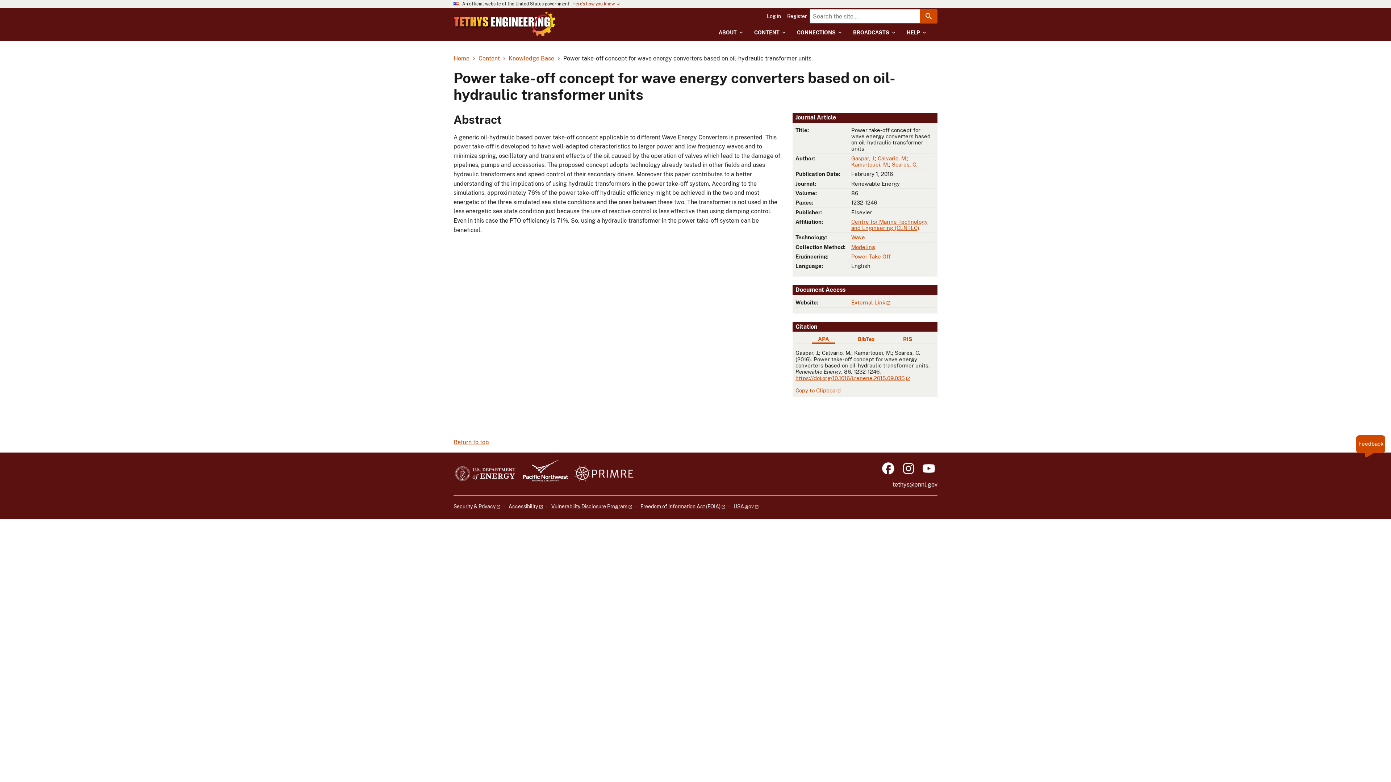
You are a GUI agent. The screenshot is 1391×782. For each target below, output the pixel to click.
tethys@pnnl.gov (915, 484)
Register (797, 16)
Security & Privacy (475, 506)
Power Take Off (871, 256)
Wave (858, 237)
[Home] (505, 24)
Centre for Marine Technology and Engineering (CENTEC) (889, 225)
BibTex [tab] (866, 339)
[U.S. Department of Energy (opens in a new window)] (485, 474)
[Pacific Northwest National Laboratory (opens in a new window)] (542, 474)
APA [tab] (823, 339)
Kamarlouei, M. (870, 164)
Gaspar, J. (863, 158)
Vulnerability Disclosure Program (589, 506)
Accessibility (523, 506)
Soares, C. (904, 164)
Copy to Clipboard (818, 390)
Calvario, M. (892, 158)
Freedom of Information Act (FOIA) (680, 506)
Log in (774, 16)
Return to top (471, 442)
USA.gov (744, 506)
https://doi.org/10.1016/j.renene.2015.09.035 (850, 378)
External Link (868, 302)
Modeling (863, 247)
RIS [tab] (907, 339)
